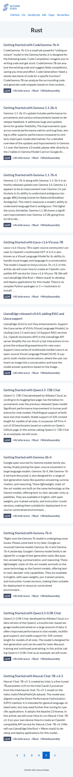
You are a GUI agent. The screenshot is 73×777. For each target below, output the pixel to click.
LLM (7, 90)
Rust (36, 90)
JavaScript (33, 14)
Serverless (63, 14)
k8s (44, 14)
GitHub (14, 14)
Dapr (52, 14)
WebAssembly (51, 90)
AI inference (22, 90)
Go (23, 14)
